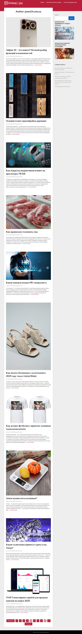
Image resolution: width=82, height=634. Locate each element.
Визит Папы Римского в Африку (54, 2)
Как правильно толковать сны (22, 231)
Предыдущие (10, 620)
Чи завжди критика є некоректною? (62, 86)
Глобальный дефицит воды (70, 2)
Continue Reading (38, 65)
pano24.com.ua (19, 56)
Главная (42, 2)
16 (48, 620)
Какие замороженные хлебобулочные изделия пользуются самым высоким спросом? (63, 82)
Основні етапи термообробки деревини (26, 120)
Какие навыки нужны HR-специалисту (26, 282)
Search (57, 14)
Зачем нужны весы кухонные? (21, 498)
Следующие (28, 623)
